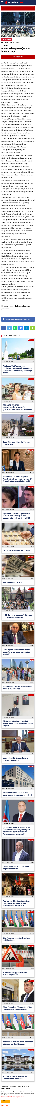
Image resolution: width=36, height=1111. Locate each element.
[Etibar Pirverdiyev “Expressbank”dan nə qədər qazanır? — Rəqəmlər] (18, 991)
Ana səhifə (4, 1086)
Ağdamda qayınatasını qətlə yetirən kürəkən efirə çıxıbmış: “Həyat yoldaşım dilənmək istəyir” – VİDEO (16, 515)
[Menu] (3, 2)
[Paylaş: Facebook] (3, 328)
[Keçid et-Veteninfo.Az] (14, 2)
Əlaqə (19, 1086)
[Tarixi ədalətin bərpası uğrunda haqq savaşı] (18, 24)
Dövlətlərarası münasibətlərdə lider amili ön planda (16, 939)
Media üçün (25, 1086)
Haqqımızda (12, 1086)
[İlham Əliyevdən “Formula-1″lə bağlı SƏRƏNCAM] (18, 426)
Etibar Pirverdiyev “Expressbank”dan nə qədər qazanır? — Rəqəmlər (17, 1008)
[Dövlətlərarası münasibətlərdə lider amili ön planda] (18, 922)
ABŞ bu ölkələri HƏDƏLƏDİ (13, 583)
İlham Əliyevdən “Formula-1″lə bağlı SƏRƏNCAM (16, 443)
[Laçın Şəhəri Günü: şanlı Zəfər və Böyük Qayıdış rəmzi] (18, 742)
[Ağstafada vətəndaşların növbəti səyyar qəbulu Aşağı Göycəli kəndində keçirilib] (18, 706)
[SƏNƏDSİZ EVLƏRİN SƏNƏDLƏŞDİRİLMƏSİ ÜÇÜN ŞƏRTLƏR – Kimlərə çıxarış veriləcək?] (18, 390)
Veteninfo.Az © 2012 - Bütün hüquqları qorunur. (13, 1096)
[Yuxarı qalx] (30, 1105)
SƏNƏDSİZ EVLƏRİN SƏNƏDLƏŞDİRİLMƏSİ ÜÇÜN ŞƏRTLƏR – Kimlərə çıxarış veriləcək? (17, 407)
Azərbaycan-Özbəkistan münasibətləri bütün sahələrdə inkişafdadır (18, 1043)
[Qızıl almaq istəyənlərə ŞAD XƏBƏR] (18, 535)
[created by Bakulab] (4, 1105)
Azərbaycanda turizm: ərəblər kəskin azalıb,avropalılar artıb (17, 688)
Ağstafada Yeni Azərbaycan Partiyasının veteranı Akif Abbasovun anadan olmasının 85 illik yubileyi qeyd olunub (17, 369)
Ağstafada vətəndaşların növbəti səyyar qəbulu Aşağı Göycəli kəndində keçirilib (17, 723)
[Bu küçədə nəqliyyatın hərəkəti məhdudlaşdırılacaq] (18, 957)
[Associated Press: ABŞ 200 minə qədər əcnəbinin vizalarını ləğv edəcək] (18, 777)
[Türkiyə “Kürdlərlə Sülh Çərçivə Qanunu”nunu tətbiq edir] (18, 1061)
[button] (32, 328)
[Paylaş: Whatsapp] (15, 328)
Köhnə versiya (5, 1088)
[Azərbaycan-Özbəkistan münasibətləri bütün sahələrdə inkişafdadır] (18, 1026)
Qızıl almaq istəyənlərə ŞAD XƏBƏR (16, 550)
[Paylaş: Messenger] (20, 328)
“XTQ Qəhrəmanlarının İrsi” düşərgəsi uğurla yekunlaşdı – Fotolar (17, 616)
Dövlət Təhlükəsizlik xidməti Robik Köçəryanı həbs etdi (16, 867)
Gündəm (8, 39)
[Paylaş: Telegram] (26, 328)
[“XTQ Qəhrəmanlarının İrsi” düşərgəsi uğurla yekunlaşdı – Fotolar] (18, 599)
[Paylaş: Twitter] (9, 328)
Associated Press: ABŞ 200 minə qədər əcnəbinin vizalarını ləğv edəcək (17, 794)
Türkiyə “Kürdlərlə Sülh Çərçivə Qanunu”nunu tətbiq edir (15, 1077)
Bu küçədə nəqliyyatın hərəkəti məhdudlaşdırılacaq (15, 974)
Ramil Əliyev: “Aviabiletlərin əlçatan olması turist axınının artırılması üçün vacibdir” (17, 652)
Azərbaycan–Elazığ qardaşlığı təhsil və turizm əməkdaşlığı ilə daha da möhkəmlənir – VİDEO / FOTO (18, 903)
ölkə (32, 660)
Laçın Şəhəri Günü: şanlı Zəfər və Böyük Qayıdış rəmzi (15, 759)
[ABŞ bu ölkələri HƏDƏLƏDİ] (18, 567)
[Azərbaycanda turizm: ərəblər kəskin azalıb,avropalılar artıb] (18, 671)
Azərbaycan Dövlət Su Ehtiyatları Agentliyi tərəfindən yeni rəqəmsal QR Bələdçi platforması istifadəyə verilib (17, 479)
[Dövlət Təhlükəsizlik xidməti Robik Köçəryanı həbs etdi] (18, 851)
